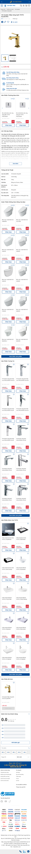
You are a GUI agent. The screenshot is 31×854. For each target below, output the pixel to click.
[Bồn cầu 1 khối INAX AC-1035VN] (22, 241)
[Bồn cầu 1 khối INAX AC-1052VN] (8, 271)
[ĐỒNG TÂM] (24, 818)
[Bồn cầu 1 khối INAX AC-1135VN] (22, 271)
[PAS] (4, 822)
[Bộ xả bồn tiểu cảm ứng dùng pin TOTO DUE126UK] (22, 104)
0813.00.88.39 (15, 767)
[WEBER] (11, 830)
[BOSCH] (4, 826)
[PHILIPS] (24, 816)
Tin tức (17, 778)
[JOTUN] (11, 826)
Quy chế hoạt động (20, 774)
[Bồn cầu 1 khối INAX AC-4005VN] (22, 301)
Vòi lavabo (17, 9)
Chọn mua (8, 125)
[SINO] (17, 828)
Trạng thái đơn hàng (5, 772)
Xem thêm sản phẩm (15, 356)
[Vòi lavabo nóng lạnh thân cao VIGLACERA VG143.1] (22, 370)
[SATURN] (17, 820)
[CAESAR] (17, 809)
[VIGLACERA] (24, 809)
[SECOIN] (11, 824)
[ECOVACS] (4, 830)
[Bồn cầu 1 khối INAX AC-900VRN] (22, 331)
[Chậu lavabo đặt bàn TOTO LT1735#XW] (8, 649)
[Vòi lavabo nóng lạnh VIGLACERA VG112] (8, 490)
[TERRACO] (17, 826)
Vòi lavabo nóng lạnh (7, 10)
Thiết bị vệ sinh (10, 9)
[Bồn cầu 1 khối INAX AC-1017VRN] (22, 211)
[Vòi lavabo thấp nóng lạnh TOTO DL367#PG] (8, 688)
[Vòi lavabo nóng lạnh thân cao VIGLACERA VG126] (8, 400)
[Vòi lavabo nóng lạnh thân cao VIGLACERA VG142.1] (8, 370)
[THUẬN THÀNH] (24, 828)
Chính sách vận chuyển (5, 778)
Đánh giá (15, 18)
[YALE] (11, 820)
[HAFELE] (11, 813)
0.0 (2, 18)
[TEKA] (4, 813)
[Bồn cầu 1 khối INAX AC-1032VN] (8, 241)
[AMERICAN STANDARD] (17, 811)
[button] (15, 164)
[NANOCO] (4, 818)
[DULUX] (24, 826)
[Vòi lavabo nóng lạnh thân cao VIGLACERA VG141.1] (22, 400)
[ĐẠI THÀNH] (11, 818)
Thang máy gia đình (20, 787)
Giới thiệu (18, 772)
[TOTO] (11, 809)
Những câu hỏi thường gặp (6, 774)
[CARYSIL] (17, 822)
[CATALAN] (11, 822)
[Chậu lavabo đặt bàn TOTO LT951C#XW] (22, 619)
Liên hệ (17, 780)
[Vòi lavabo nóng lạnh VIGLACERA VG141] (22, 460)
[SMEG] (17, 813)
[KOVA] (17, 824)
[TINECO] (17, 830)
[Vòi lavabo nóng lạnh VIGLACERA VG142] (8, 460)
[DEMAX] (4, 828)
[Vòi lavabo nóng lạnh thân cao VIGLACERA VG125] (8, 430)
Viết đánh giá (15, 742)
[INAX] (4, 809)
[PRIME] (11, 828)
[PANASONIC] (17, 816)
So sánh (15, 22)
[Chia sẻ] (2, 22)
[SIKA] (4, 824)
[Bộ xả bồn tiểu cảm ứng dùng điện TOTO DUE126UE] (8, 104)
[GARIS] (24, 813)
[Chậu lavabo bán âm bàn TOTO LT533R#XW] (8, 529)
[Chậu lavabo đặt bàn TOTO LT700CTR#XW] (22, 589)
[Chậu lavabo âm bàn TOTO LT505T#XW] (22, 529)
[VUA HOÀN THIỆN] (24, 820)
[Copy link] (5, 22)
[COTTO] (4, 811)
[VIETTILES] (24, 822)
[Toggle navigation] (2, 5)
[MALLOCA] (24, 811)
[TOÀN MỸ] (17, 818)
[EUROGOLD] (4, 816)
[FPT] (4, 820)
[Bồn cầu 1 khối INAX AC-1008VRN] (8, 211)
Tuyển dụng (18, 776)
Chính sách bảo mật (4, 780)
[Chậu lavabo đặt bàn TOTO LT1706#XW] (22, 649)
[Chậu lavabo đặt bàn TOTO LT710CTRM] (8, 589)
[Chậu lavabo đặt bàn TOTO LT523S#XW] (22, 559)
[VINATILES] (24, 824)
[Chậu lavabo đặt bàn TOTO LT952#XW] (8, 619)
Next (29, 108)
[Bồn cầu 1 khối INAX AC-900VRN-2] (8, 331)
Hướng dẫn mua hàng (5, 776)
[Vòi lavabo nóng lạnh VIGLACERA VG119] (22, 490)
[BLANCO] (11, 816)
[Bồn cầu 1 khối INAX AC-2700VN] (8, 301)
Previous (2, 108)
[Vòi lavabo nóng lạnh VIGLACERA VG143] (22, 430)
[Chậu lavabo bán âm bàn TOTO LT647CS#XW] (8, 559)
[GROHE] (11, 811)
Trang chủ (3, 9)
